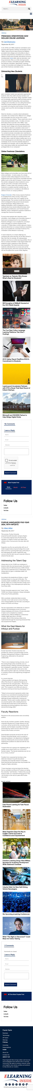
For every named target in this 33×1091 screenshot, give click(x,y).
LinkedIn (6, 508)
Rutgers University (6, 195)
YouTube (6, 510)
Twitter (5, 505)
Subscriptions (7, 1047)
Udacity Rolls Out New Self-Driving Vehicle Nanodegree (15, 888)
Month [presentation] (16, 487)
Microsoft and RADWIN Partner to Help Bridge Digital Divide (15, 416)
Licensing (5, 1045)
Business (5, 1033)
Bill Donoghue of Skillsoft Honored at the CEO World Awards (16, 304)
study (11, 58)
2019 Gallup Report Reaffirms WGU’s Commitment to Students (16, 360)
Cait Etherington (9, 42)
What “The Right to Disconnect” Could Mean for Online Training (16, 938)
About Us (5, 1052)
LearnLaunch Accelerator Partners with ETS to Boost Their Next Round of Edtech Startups (16, 388)
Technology (6, 1035)
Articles (3, 33)
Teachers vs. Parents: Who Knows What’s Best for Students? (15, 277)
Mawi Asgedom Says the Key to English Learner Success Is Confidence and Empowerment (14, 833)
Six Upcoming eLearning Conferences (16, 914)
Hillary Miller (8, 528)
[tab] (9, 487)
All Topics (5, 1037)
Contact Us (6, 1055)
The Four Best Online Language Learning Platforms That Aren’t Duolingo (14, 332)
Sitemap (5, 1040)
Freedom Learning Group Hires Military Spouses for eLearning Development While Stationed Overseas (16, 862)
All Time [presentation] (23, 487)
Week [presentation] (8, 487)
